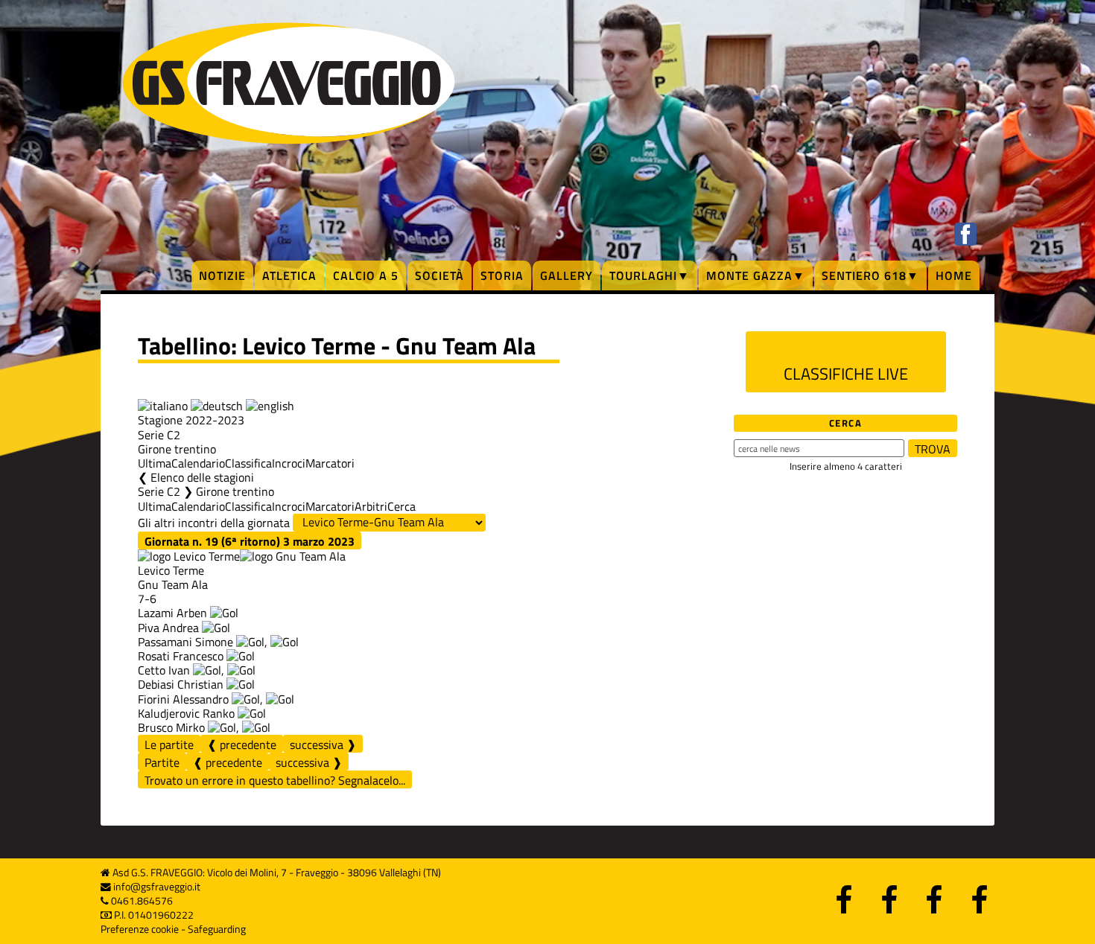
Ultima (154, 463)
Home (954, 275)
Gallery (566, 275)
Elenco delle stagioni (202, 477)
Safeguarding (217, 929)
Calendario (198, 463)
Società (439, 275)
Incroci (288, 463)
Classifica (248, 463)
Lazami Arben (172, 613)
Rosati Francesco (180, 656)
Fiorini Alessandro (183, 699)
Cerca (401, 506)
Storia (502, 275)
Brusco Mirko (171, 727)
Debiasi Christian (180, 684)
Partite (162, 762)
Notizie (222, 275)
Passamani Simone (185, 642)
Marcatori (330, 463)
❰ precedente (241, 744)
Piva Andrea (168, 628)
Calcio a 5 (366, 275)
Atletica (289, 275)
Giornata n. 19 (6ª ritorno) (250, 540)
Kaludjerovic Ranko (186, 713)
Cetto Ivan (164, 670)
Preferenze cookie (140, 929)
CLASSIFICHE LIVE (846, 373)
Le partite (169, 744)
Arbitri (371, 506)
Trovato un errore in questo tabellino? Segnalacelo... (275, 780)
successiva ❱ (323, 744)
